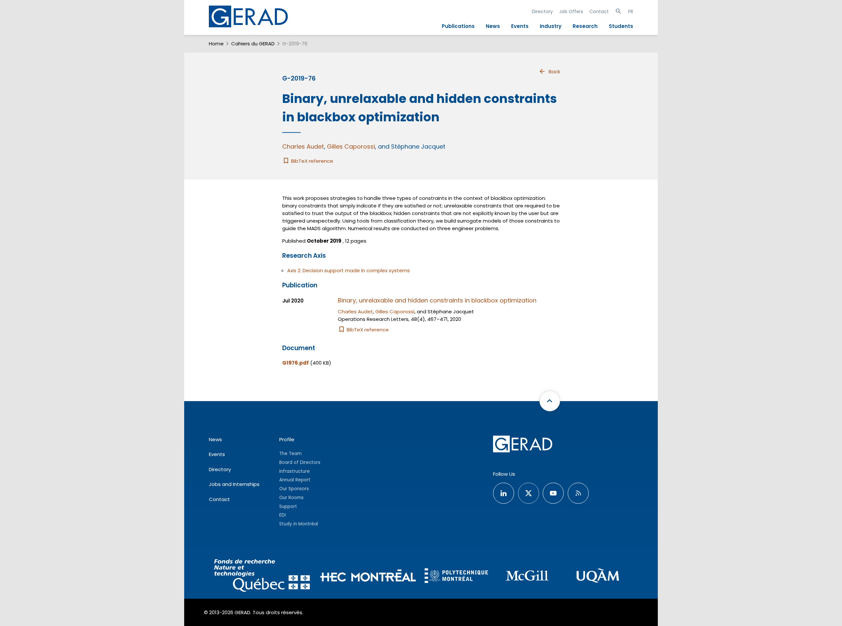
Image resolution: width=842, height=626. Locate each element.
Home (216, 43)
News (493, 26)
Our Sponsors (294, 489)
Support (288, 506)
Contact (599, 11)
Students (621, 26)
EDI (282, 515)
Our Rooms (291, 497)
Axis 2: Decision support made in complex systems (348, 270)
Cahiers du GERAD (253, 43)
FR (630, 11)
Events (520, 26)
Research (585, 26)
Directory (542, 11)
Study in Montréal (298, 524)
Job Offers (571, 11)
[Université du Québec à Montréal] (597, 577)
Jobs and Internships (234, 484)
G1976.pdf (295, 362)
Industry (550, 26)
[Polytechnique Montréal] (456, 576)
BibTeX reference (311, 160)
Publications (458, 26)
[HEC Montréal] (368, 577)
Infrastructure (294, 471)
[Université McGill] (527, 577)
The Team (290, 453)
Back (554, 71)
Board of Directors (299, 462)
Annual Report (294, 480)
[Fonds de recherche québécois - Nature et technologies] (262, 576)
